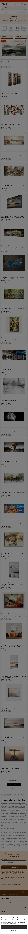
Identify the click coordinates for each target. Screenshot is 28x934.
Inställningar (14, 930)
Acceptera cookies (14, 927)
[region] (14, 924)
